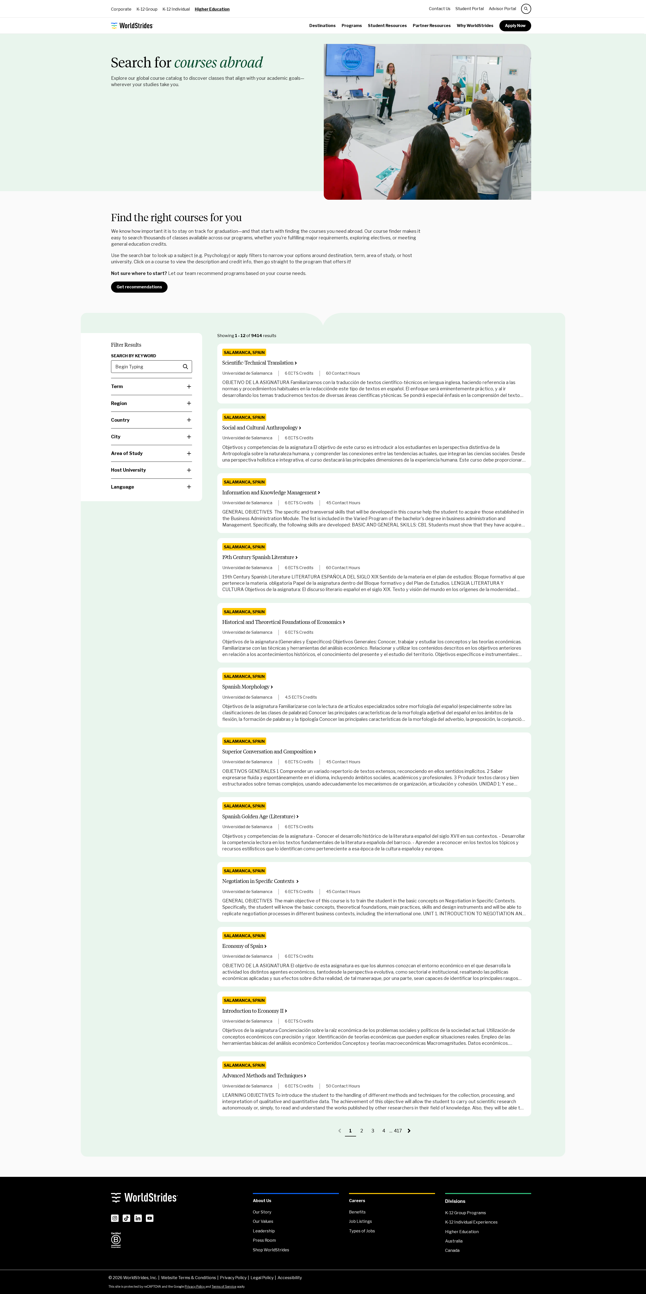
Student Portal (469, 8)
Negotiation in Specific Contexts (258, 881)
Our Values (263, 1221)
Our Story (262, 1212)
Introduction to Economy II (253, 1011)
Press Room (264, 1240)
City (115, 436)
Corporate (121, 9)
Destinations (322, 25)
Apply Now (515, 25)
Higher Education (212, 9)
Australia (454, 1241)
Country (120, 420)
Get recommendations (139, 287)
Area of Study (127, 453)
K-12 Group (147, 9)
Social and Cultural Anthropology (260, 427)
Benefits (357, 1212)
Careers (357, 1200)
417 (398, 1132)
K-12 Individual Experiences (471, 1222)
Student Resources (387, 25)
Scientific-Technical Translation (257, 363)
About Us (262, 1200)
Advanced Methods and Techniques (262, 1075)
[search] (526, 9)
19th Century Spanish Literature (258, 557)
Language (122, 487)
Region (119, 403)
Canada (452, 1250)
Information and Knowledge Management (269, 492)
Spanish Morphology (246, 686)
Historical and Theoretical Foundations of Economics (282, 622)
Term (117, 386)
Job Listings (360, 1221)
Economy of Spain (242, 946)
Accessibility (290, 1277)
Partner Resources (432, 25)
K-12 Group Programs (465, 1212)
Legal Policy (262, 1277)
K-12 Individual (176, 9)
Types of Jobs (362, 1231)
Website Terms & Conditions (188, 1277)
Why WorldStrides (475, 25)
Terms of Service (224, 1286)
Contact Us (439, 8)
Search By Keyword (133, 355)
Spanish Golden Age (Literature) (258, 816)
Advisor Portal (502, 8)
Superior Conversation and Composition (267, 751)
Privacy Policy (233, 1277)
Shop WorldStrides (271, 1250)
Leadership (264, 1231)
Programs (352, 25)
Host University (128, 470)
